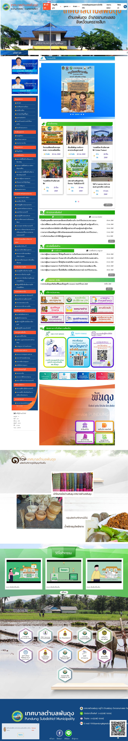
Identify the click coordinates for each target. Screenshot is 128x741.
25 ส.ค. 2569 (110, 254)
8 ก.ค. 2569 (110, 236)
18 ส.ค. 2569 (110, 270)
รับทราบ (21, 735)
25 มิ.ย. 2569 (56, 189)
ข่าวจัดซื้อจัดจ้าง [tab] (57, 251)
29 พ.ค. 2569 (80, 189)
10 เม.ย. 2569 (105, 192)
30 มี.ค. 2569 (107, 284)
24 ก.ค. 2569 (56, 154)
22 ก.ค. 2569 (80, 154)
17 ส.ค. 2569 (110, 224)
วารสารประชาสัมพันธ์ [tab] (96, 217)
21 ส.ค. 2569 (110, 258)
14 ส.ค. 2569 (110, 228)
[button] (125, 6)
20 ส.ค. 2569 (110, 220)
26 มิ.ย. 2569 (105, 156)
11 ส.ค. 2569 (110, 232)
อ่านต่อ (47, 154)
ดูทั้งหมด (108, 205)
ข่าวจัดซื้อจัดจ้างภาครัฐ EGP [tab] (95, 251)
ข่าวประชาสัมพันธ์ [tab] (58, 217)
